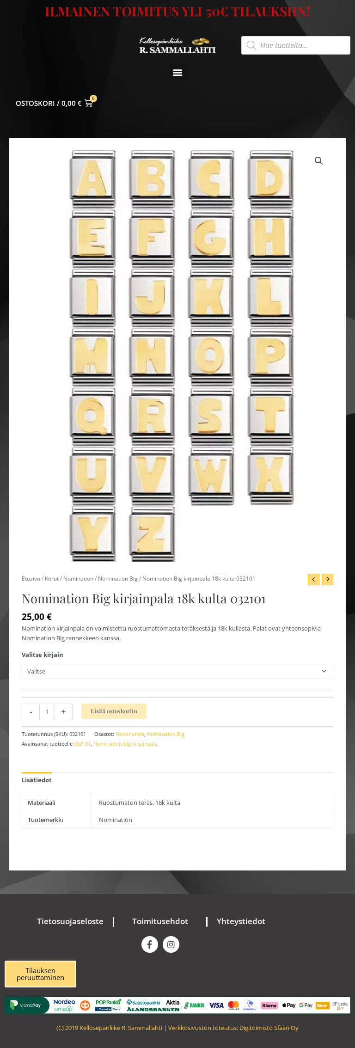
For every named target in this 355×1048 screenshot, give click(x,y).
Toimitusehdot (160, 921)
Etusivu (31, 578)
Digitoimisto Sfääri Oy (269, 1027)
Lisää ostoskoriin (114, 711)
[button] (177, 72)
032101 (82, 743)
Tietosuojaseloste (70, 921)
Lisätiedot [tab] (37, 780)
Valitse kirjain (42, 654)
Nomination (78, 578)
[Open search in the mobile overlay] (295, 45)
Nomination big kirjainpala (125, 743)
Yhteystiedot (241, 921)
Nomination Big (118, 578)
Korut (52, 578)
